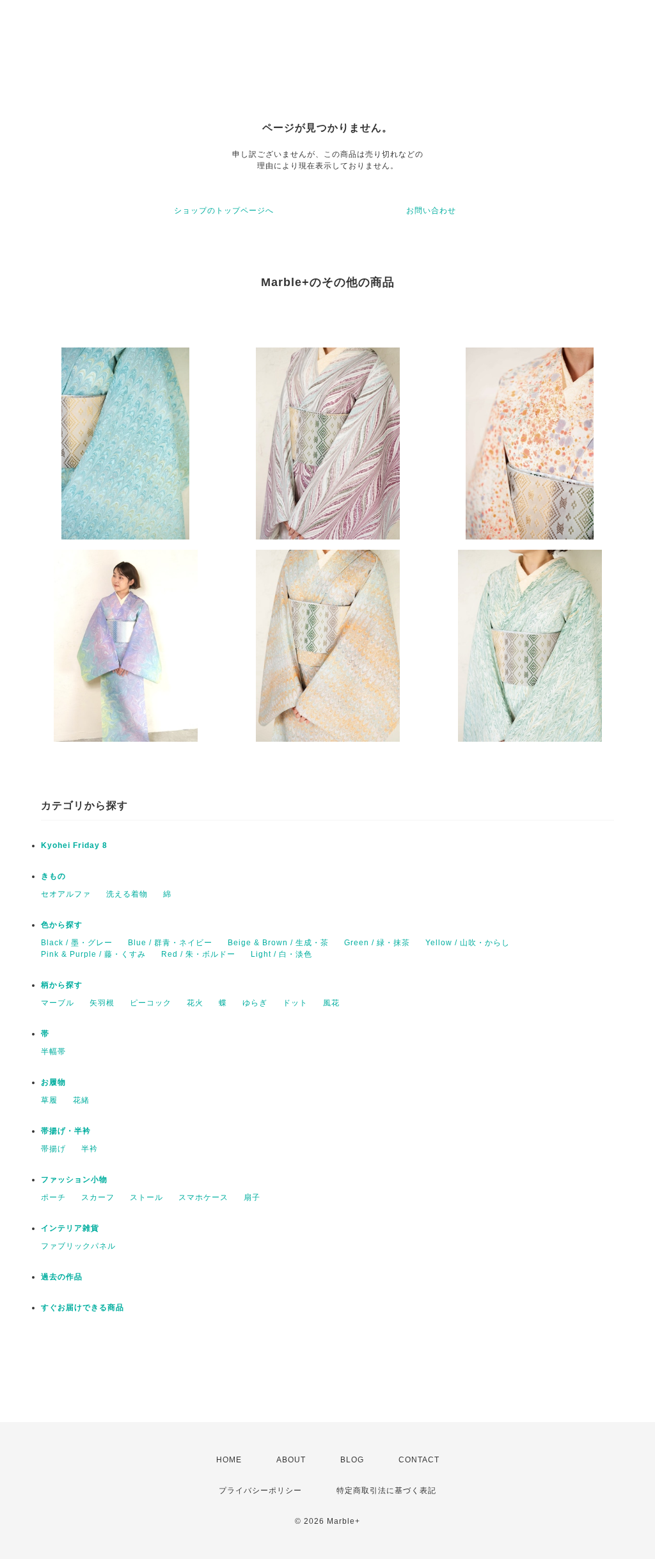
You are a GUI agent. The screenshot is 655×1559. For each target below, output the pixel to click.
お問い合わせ (431, 210)
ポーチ (53, 1197)
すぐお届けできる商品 (82, 1307)
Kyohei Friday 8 (74, 845)
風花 (331, 1002)
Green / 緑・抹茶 (377, 942)
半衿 (89, 1148)
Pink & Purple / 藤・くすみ (93, 954)
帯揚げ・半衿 (66, 1130)
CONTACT (419, 1459)
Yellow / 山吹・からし (467, 942)
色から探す (62, 924)
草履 (49, 1100)
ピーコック (150, 1002)
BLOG (352, 1459)
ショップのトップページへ (224, 210)
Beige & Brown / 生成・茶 (278, 942)
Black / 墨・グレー (77, 942)
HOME (229, 1459)
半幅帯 (53, 1051)
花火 (195, 1002)
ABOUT (291, 1459)
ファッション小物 (74, 1179)
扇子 (252, 1197)
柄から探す (62, 984)
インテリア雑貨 (70, 1228)
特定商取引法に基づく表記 (386, 1490)
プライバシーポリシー (260, 1490)
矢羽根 (102, 1002)
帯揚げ (53, 1148)
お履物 (53, 1082)
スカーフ (97, 1197)
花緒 (81, 1100)
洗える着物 (127, 894)
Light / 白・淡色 (281, 954)
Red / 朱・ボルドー (198, 954)
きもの (53, 876)
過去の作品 (62, 1276)
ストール (146, 1197)
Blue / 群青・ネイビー (170, 942)
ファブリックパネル (78, 1246)
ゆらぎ (254, 1002)
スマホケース (203, 1197)
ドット (295, 1002)
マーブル (57, 1002)
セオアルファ (66, 894)
